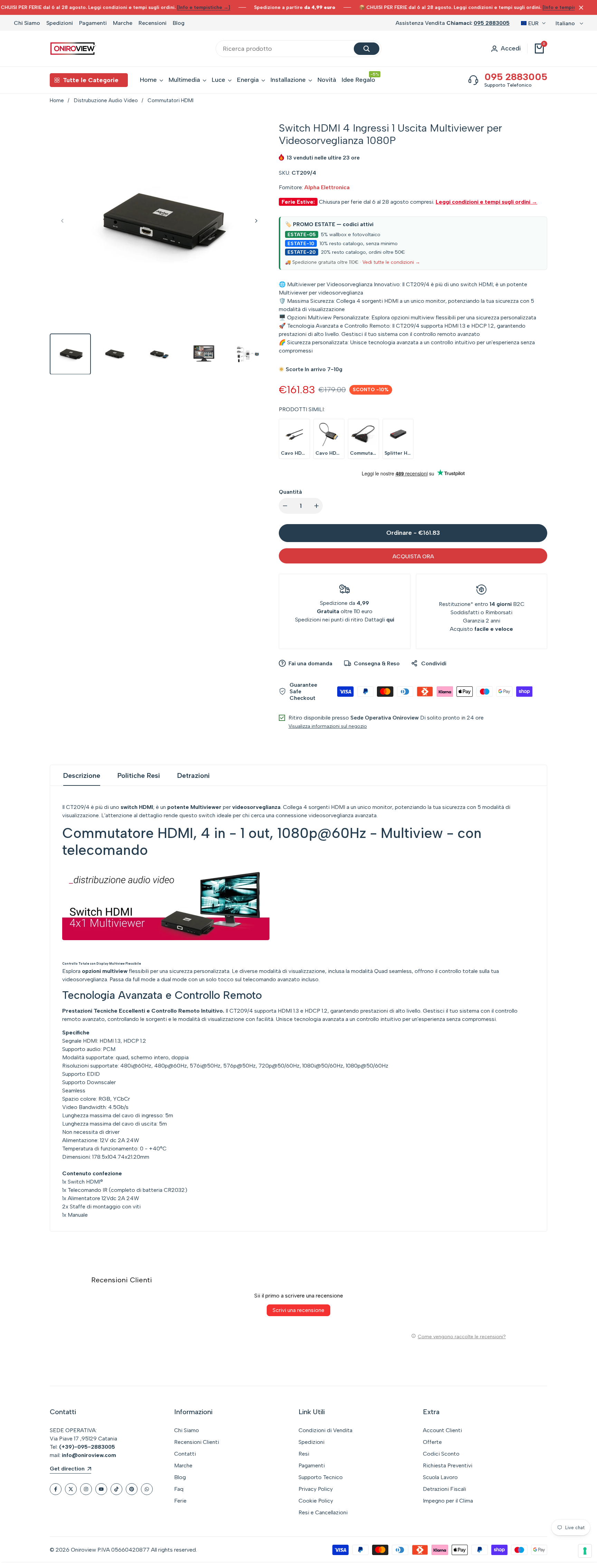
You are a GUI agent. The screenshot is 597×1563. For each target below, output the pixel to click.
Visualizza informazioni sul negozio (327, 726)
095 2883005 (492, 23)
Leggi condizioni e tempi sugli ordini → (486, 202)
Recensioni (153, 23)
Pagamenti (93, 23)
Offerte (432, 1442)
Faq (178, 1489)
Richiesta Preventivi (447, 1465)
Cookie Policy (315, 1500)
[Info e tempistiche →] (203, 7)
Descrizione (81, 775)
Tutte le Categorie (91, 80)
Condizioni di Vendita (325, 1430)
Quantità (290, 492)
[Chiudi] (579, 7)
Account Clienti (442, 1430)
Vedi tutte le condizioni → (391, 262)
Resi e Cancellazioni (323, 1512)
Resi (303, 1453)
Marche (122, 23)
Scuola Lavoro (440, 1477)
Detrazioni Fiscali (444, 1489)
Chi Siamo (27, 23)
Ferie (180, 1500)
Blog (178, 23)
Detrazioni (193, 775)
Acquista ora (413, 556)
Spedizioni (59, 23)
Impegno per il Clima (448, 1500)
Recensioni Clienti (196, 1442)
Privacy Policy (315, 1489)
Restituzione (455, 604)
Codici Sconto (441, 1453)
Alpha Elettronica (327, 187)
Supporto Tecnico (320, 1477)
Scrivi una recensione (298, 1310)
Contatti (185, 1453)
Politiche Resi (138, 775)
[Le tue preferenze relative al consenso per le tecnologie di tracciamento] (584, 1550)
